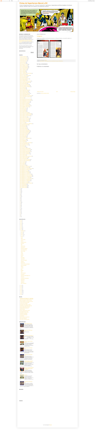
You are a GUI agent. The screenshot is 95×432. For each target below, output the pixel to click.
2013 (21, 289)
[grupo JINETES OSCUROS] (24, 112)
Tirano (22, 252)
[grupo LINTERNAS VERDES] (24, 121)
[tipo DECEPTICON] (23, 165)
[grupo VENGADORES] (23, 158)
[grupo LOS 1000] (22, 122)
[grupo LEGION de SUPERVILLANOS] (25, 114)
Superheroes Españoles (23, 313)
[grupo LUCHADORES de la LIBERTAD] (26, 123)
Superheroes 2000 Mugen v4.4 (25, 275)
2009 (21, 294)
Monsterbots (23, 279)
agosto (22, 232)
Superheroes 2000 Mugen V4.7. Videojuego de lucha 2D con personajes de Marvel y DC (26, 298)
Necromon (22, 243)
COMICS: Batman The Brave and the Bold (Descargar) (29, 361)
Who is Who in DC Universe (23, 41)
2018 (21, 228)
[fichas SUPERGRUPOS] (23, 66)
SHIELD (22, 266)
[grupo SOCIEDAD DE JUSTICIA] (25, 150)
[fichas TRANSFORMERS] (24, 67)
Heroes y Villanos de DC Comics (25, 310)
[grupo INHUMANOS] (23, 109)
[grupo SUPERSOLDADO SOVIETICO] (26, 156)
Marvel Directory (22, 309)
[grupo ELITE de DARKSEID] (24, 84)
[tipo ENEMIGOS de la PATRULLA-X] (25, 174)
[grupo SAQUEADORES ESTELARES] (25, 142)
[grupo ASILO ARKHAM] (23, 76)
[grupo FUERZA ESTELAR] (24, 91)
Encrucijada (22, 257)
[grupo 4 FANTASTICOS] (23, 68)
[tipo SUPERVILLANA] (23, 186)
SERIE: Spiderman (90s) (28, 323)
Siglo (21, 244)
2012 (21, 290)
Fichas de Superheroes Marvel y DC (33, 3)
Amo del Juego (23, 239)
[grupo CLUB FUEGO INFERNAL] (25, 82)
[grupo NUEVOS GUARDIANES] (25, 130)
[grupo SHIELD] (22, 146)
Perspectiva (22, 274)
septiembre (22, 230)
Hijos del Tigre (23, 251)
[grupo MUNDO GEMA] (23, 128)
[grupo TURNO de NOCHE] (24, 157)
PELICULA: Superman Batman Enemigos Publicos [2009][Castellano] (29, 368)
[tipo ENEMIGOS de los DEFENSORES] (26, 176)
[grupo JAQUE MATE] (23, 111)
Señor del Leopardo (24, 260)
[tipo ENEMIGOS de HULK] (24, 170)
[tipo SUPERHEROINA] (23, 185)
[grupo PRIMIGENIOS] (23, 140)
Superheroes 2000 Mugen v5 (29, 335)
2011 (21, 291)
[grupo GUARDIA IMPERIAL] (24, 94)
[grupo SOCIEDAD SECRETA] (24, 152)
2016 (21, 285)
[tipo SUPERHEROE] (23, 184)
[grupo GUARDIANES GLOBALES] (25, 96)
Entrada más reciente (40, 91)
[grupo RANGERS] (23, 141)
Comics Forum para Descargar (24, 302)
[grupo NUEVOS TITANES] (24, 133)
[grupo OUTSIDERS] (23, 137)
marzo (22, 233)
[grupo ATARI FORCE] (23, 77)
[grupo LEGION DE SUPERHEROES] (25, 113)
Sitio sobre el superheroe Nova (24, 319)
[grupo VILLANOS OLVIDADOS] (24, 160)
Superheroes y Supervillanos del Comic (26, 305)
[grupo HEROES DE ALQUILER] (25, 102)
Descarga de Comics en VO (24, 312)
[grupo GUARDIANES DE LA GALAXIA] (26, 95)
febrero (22, 234)
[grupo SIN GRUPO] (23, 147)
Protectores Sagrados (24, 248)
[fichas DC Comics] (23, 63)
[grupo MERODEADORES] (24, 124)
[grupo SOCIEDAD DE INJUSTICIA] (25, 149)
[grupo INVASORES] (23, 110)
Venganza (39, 36)
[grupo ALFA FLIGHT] (23, 74)
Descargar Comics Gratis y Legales (25, 304)
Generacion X (23, 247)
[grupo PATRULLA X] (23, 139)
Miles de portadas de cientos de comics (26, 300)
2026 (21, 220)
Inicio (57, 91)
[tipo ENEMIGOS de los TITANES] (25, 177)
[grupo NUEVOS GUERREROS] (25, 131)
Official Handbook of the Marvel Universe (25, 40)
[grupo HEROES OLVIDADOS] (24, 104)
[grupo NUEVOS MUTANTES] (24, 132)
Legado (22, 253)
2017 (21, 229)
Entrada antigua (72, 91)
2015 (21, 286)
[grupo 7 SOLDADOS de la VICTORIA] (25, 73)
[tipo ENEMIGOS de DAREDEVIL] (25, 169)
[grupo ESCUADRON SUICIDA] (24, 85)
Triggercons (22, 280)
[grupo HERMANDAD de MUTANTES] (25, 100)
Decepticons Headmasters (25, 278)
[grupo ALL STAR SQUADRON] (24, 75)
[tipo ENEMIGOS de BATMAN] (24, 167)
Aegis (22, 271)
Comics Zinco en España (23, 303)
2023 (21, 223)
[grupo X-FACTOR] (23, 161)
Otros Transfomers (23, 283)
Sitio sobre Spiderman (23, 318)
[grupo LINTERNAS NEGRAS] (24, 120)
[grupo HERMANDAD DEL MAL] (25, 101)
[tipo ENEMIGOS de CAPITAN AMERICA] (26, 168)
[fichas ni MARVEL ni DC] (24, 65)
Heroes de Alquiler (23, 265)
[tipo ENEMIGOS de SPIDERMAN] (25, 179)
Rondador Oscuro (23, 242)
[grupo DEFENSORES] (23, 83)
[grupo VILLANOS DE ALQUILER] (25, 159)
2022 (21, 224)
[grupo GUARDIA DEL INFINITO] (25, 93)
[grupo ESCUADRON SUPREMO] (25, 86)
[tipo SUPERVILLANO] (23, 187)
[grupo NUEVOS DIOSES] (24, 129)
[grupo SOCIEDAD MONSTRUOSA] (25, 151)
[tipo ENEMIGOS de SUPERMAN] (25, 180)
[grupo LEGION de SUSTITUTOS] (25, 115)
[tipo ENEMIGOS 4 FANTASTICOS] (25, 166)
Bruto (21, 269)
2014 (21, 287)
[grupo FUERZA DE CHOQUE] (24, 90)
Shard (22, 256)
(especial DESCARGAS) (23, 58)
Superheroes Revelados (23, 314)
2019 (21, 227)
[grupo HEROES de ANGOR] (24, 103)
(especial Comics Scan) (23, 57)
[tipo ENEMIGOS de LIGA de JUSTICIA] (26, 175)
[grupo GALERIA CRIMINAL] (24, 92)
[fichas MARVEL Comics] (23, 64)
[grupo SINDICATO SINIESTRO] (24, 148)
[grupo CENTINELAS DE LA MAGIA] (25, 81)
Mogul (22, 238)
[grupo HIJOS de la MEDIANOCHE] (25, 105)
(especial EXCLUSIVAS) (23, 59)
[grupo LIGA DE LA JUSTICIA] (24, 119)
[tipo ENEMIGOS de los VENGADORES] (26, 178)
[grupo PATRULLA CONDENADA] (25, 138)
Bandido (22, 270)
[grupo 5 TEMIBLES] (23, 72)
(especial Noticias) (23, 62)
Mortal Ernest (23, 262)
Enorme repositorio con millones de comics (26, 301)
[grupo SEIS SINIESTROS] (24, 143)
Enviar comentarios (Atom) (45, 93)
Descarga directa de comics (24, 311)
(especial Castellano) (23, 56)
